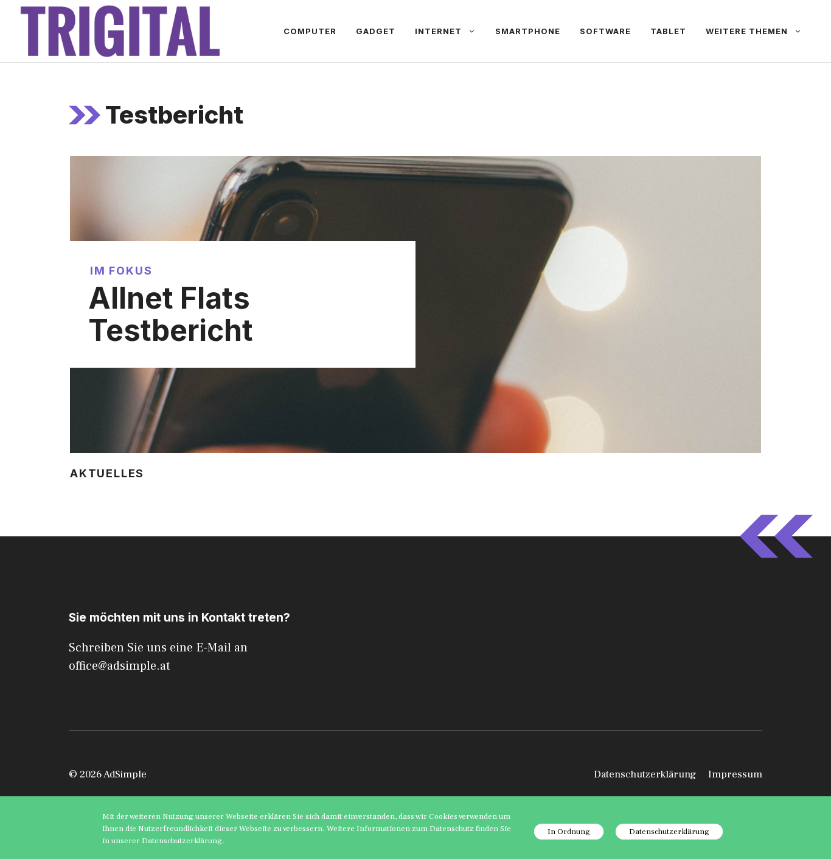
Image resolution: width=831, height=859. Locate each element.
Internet (438, 31)
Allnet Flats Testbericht (170, 314)
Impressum (735, 774)
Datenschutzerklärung (645, 774)
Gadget (375, 31)
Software (605, 31)
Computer (309, 31)
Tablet (668, 31)
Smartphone (527, 31)
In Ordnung (569, 831)
